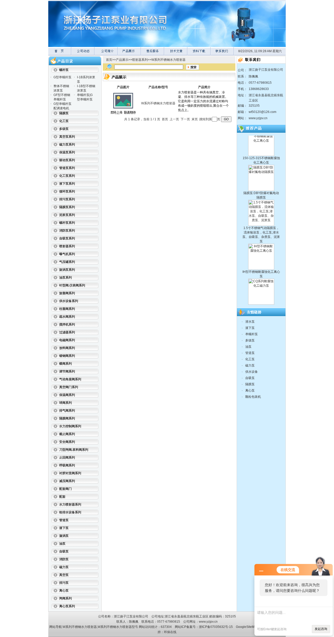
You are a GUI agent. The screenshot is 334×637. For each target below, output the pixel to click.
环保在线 (170, 632)
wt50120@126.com (262, 112)
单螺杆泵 (251, 334)
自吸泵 (250, 378)
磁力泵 (250, 365)
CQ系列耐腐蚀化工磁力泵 (261, 301)
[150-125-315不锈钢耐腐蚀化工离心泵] (261, 148)
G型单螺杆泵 (62, 77)
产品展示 (122, 60)
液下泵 (250, 328)
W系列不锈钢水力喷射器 (168, 60)
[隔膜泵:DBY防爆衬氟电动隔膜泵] (261, 183)
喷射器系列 (140, 60)
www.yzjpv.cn (258, 118)
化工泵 (250, 359)
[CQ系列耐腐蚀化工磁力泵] (261, 296)
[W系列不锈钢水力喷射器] (123, 115)
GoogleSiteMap (247, 627)
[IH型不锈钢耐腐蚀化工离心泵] (261, 261)
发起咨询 (321, 629)
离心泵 (250, 390)
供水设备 (251, 372)
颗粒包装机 (253, 397)
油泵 (248, 346)
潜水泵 (250, 321)
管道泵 (250, 353)
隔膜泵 (250, 384)
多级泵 (250, 340)
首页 (109, 60)
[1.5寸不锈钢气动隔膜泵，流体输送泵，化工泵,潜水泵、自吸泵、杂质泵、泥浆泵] (261, 218)
